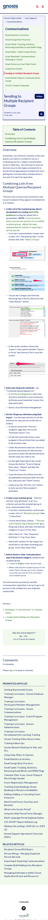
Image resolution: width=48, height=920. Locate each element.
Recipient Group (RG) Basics (18, 849)
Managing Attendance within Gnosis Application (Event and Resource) (22, 874)
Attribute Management (21, 394)
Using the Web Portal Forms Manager (23, 813)
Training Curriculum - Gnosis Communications (18, 711)
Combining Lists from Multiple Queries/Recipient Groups (20, 140)
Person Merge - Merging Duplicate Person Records (22, 855)
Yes (20, 636)
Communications (14, 21)
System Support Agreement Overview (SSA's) (23, 835)
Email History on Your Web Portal (20, 64)
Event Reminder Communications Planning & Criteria (20, 58)
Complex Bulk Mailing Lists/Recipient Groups (23, 867)
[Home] (10, 6)
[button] (43, 6)
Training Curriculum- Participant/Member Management (22, 703)
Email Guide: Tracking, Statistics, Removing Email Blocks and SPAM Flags (23, 45)
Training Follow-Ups (14, 743)
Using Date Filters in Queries (19, 755)
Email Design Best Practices (18, 39)
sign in (12, 670)
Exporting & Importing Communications (24, 861)
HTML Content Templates (17, 85)
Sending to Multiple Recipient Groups (22, 73)
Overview (10, 134)
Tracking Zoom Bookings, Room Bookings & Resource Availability (21, 788)
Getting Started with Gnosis (18, 689)
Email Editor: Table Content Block (20, 52)
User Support (31, 18)
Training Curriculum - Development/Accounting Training (22, 733)
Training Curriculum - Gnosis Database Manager (24, 696)
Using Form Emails (13, 68)
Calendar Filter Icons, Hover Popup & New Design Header (23, 777)
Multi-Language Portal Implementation (24, 817)
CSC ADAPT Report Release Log (20, 822)
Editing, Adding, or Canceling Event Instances (22, 796)
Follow (39, 96)
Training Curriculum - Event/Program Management (23, 718)
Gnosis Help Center (13, 18)
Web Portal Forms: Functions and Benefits (21, 803)
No (25, 636)
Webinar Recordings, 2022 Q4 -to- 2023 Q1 (24, 828)
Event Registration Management (21, 782)
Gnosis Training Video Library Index (22, 739)
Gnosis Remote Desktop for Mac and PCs (23, 749)
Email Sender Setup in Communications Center (22, 79)
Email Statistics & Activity (17, 35)
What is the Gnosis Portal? (17, 809)
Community (24, 902)
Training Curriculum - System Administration (19, 726)
